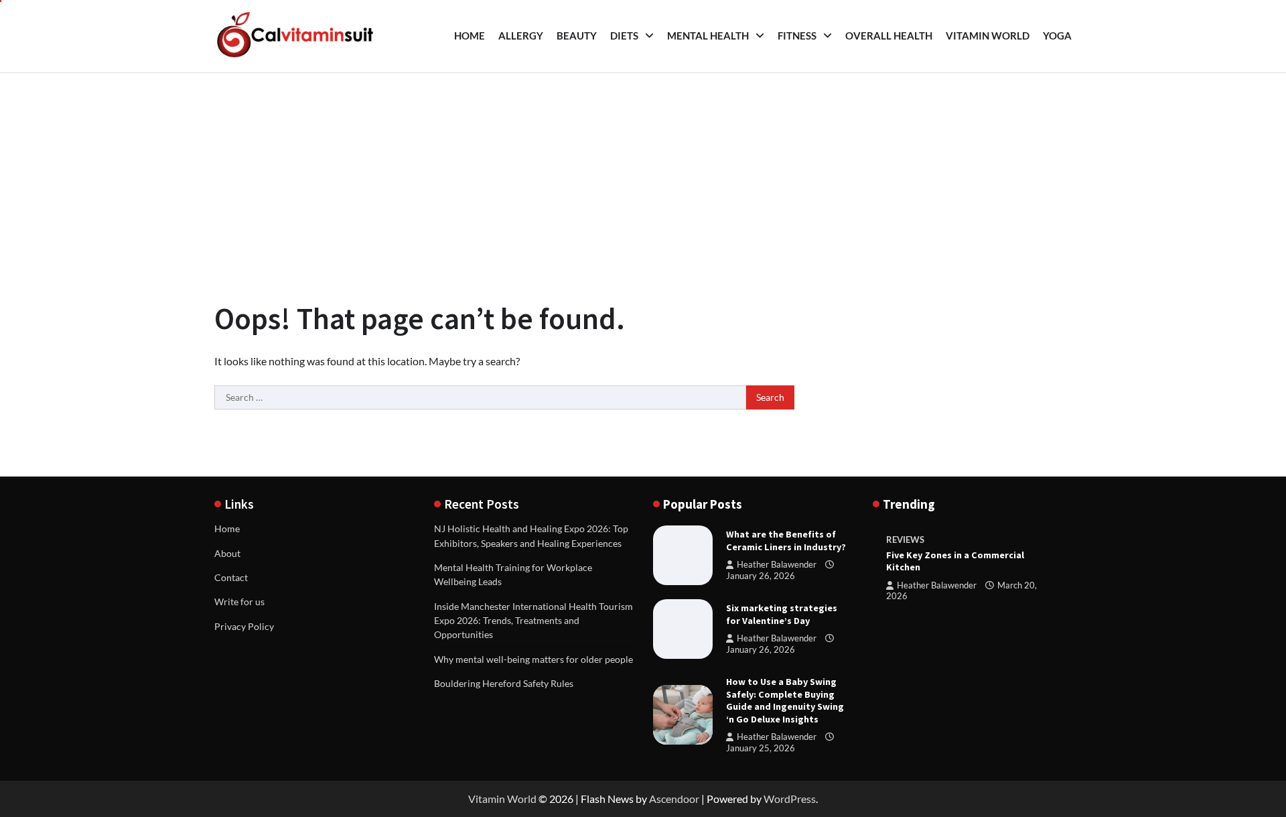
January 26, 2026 (760, 575)
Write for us (239, 601)
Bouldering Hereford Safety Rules (503, 683)
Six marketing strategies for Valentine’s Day (781, 614)
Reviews (905, 540)
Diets (624, 35)
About (227, 553)
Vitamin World (987, 35)
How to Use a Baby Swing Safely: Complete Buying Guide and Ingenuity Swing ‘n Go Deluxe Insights (785, 700)
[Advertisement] (643, 173)
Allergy (520, 35)
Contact (231, 577)
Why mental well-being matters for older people (533, 659)
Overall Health (888, 35)
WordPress (790, 798)
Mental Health (708, 35)
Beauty (577, 35)
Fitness (797, 35)
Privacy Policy (244, 626)
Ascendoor (674, 798)
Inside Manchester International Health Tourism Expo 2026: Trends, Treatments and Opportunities (533, 621)
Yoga (1057, 35)
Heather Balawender (776, 565)
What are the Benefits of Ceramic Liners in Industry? (786, 540)
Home (469, 35)
